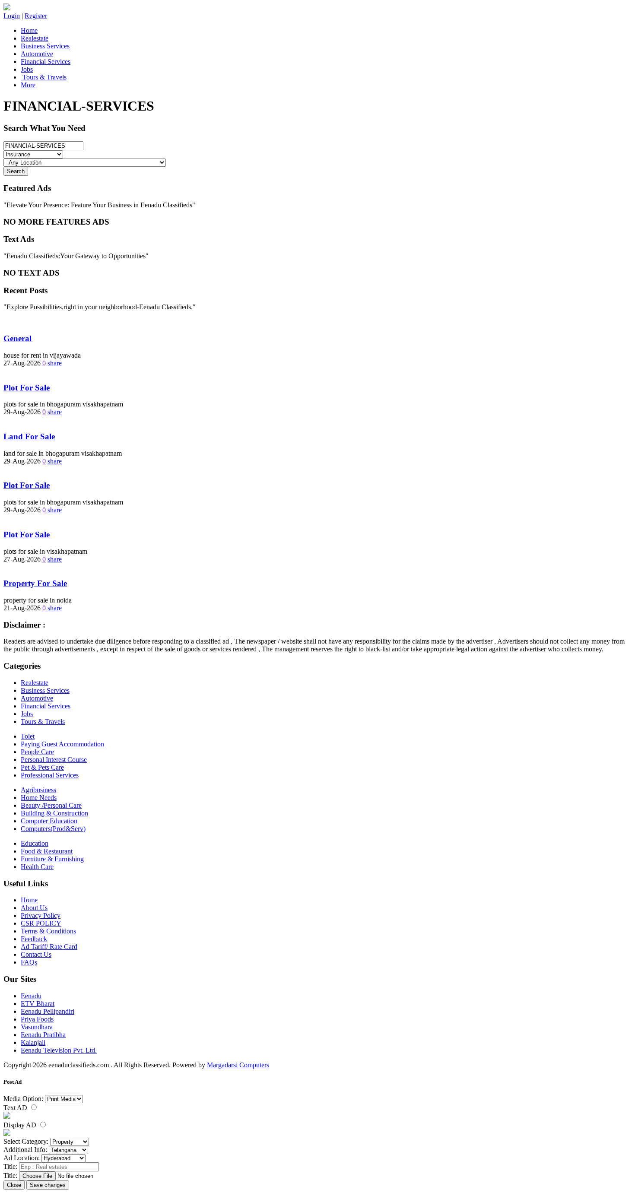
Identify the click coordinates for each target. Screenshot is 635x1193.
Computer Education (49, 821)
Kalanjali (33, 1042)
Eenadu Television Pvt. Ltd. (59, 1050)
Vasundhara (37, 1027)
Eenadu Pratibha (43, 1034)
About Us (34, 907)
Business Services (45, 46)
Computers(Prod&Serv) (53, 828)
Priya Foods (37, 1019)
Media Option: (23, 1098)
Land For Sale (29, 436)
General (17, 338)
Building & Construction (54, 813)
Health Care (37, 866)
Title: (10, 1166)
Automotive (37, 53)
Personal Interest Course (54, 759)
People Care (37, 751)
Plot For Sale (26, 387)
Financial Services (45, 61)
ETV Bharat (37, 1003)
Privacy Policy (40, 915)
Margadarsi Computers (238, 1065)
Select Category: (25, 1141)
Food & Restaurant (47, 851)
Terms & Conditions (48, 931)
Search (16, 171)
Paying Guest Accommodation (62, 744)
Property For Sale (35, 583)
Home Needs (39, 797)
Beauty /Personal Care (51, 805)
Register (36, 15)
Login (11, 15)
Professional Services (50, 775)
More (28, 85)
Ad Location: (21, 1157)
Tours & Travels (44, 77)
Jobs (27, 69)
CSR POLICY (41, 923)
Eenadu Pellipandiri (47, 1011)
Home (29, 30)
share (55, 363)
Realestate (34, 38)
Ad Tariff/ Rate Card (49, 946)
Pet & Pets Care (42, 767)
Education (34, 843)
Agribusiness (38, 789)
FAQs (29, 962)
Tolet (28, 736)
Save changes (48, 1185)
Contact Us (36, 954)
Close (14, 1185)
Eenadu (31, 995)
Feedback (34, 938)
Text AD (16, 1107)
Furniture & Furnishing (52, 859)
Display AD (20, 1125)
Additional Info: (25, 1149)
